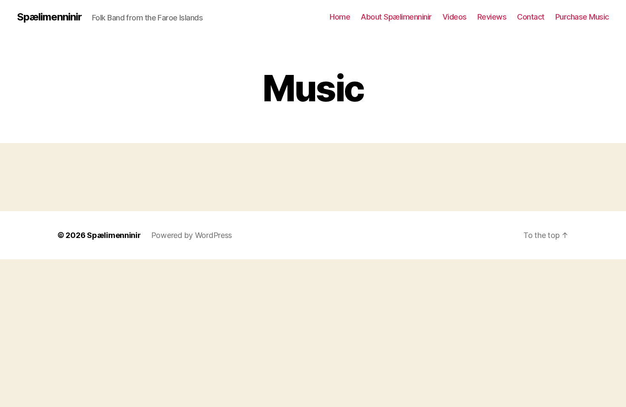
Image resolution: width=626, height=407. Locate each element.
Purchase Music (582, 16)
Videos (454, 16)
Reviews (492, 16)
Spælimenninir (49, 17)
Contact (531, 16)
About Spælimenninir (396, 16)
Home (340, 16)
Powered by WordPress (192, 235)
